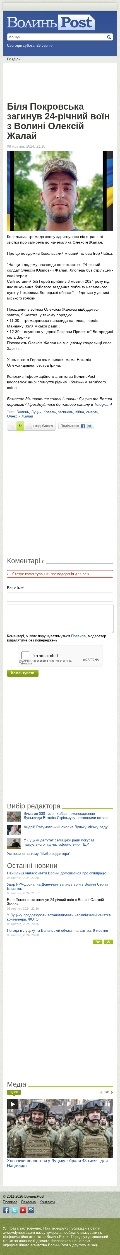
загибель (65, 412)
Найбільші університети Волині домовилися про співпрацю (57, 873)
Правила (78, 636)
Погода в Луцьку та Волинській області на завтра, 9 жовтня (57, 930)
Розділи (15, 59)
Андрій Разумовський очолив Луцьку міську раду (66, 827)
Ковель (50, 412)
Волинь (22, 412)
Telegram (102, 404)
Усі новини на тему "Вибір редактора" (38, 853)
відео (14, 1092)
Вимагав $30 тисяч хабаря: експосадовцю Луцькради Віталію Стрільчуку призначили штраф (66, 815)
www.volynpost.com (19, 1232)
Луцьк (36, 412)
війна (79, 412)
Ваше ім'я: (15, 588)
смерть (92, 412)
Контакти (47, 1202)
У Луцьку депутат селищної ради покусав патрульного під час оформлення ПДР (59, 842)
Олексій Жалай (20, 416)
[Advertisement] (60, 81)
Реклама (28, 1202)
